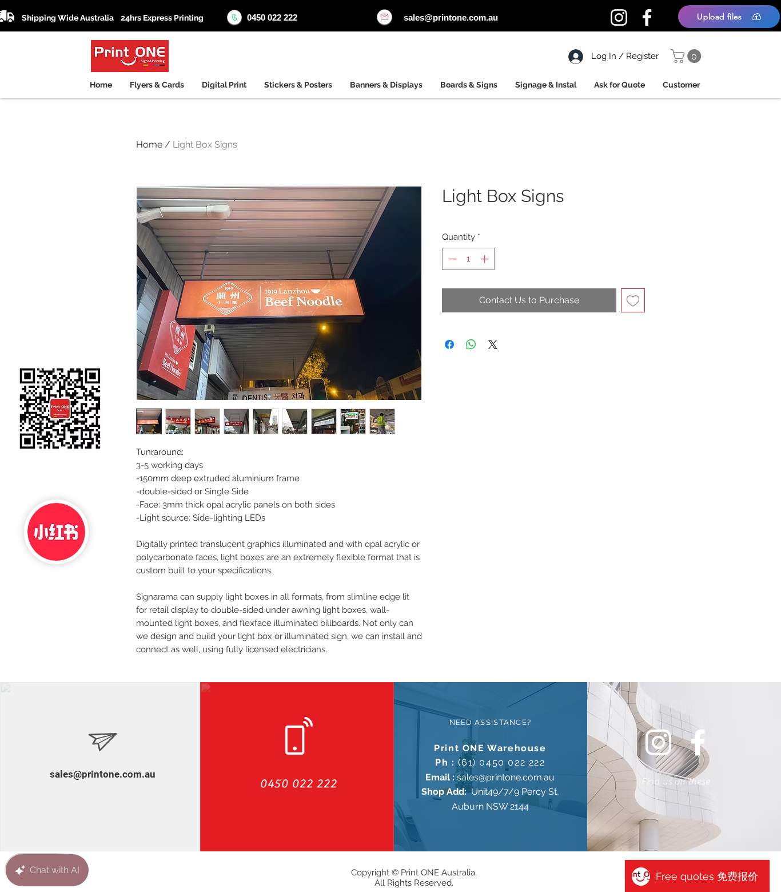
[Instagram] (619, 17)
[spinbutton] (468, 258)
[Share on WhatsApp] (471, 344)
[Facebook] (647, 17)
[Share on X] (493, 344)
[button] (687, 56)
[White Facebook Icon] (697, 742)
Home (149, 144)
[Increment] (485, 258)
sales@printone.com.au (451, 17)
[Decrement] (451, 258)
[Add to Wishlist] (633, 300)
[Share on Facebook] (449, 344)
